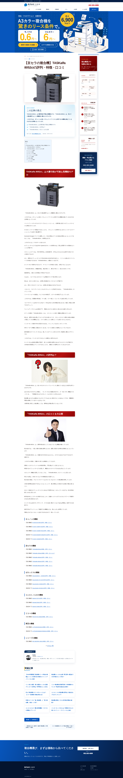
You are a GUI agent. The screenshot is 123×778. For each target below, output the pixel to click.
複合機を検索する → (85, 148)
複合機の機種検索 (93, 766)
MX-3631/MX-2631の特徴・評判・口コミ (43, 641)
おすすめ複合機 (38, 9)
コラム (66, 9)
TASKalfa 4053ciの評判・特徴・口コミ (42, 557)
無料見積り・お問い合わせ (88, 748)
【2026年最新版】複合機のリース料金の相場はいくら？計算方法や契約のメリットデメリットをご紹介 (37, 677)
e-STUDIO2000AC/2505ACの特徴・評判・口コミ (45, 631)
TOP (29, 9)
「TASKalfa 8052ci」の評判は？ (33, 147)
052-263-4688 (94, 5)
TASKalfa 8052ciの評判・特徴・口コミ (42, 565)
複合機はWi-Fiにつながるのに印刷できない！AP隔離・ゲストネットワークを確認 (89, 122)
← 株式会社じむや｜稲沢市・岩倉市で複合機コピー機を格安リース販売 (36, 726)
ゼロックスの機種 (32, 153)
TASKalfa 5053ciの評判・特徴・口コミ (42, 561)
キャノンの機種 (31, 150)
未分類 (83, 86)
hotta (31, 161)
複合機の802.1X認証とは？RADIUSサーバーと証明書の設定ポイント (89, 109)
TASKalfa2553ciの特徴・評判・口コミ (42, 549)
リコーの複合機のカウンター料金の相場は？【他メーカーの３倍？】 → (63, 726)
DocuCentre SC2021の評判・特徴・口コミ (43, 588)
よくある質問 (84, 9)
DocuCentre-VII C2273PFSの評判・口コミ (43, 580)
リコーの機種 (31, 156)
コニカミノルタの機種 (32, 155)
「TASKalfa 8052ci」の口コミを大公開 (35, 148)
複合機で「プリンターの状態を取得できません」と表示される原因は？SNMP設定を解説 (89, 129)
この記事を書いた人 (30, 651)
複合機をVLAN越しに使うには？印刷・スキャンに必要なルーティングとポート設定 (89, 116)
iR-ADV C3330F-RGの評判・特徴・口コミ (43, 530)
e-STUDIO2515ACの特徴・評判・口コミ (42, 627)
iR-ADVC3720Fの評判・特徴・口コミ (42, 522)
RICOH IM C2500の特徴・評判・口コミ (42, 616)
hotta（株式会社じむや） (36, 133)
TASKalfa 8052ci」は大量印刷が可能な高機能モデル (38, 145)
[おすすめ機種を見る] (48, 45)
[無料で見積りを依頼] (28, 45)
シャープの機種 (31, 159)
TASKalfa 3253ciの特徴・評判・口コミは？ (43, 553)
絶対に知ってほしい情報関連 (91, 87)
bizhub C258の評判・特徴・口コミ (41, 606)
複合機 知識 (84, 93)
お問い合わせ (94, 9)
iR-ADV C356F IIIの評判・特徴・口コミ (42, 526)
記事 (90, 93)
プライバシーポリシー (94, 769)
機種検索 (47, 9)
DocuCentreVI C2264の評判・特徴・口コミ (44, 576)
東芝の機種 (30, 158)
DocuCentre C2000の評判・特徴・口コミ (43, 584)
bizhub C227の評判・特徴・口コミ (41, 598)
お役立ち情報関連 (84, 81)
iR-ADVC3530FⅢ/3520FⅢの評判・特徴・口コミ (45, 535)
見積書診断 (57, 9)
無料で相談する (88, 170)
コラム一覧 (50, 645)
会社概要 (75, 9)
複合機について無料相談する (32, 719)
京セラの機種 (31, 152)
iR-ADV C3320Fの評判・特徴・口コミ (42, 539)
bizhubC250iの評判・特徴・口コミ (41, 602)
